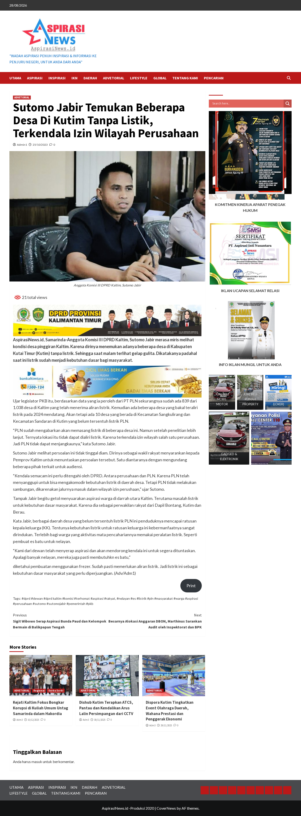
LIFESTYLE (138, 78)
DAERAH (90, 78)
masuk (37, 761)
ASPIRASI (35, 78)
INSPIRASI (57, 78)
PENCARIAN (214, 78)
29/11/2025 (166, 725)
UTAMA (15, 78)
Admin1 (22, 144)
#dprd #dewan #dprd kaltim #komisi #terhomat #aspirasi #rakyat (68, 598)
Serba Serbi (55, 690)
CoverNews (166, 808)
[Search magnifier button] (288, 104)
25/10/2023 (40, 144)
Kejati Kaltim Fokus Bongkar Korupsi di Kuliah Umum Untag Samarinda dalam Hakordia (40, 708)
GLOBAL (159, 78)
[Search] (289, 78)
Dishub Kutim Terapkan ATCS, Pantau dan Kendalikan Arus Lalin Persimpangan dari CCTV (106, 708)
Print (191, 585)
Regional (38, 690)
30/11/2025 (99, 719)
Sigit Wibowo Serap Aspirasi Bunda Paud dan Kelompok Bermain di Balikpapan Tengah (59, 621)
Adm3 (19, 719)
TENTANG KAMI (185, 78)
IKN (74, 78)
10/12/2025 (33, 719)
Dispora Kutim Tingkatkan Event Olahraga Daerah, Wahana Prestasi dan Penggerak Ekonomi (170, 711)
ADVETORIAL (113, 78)
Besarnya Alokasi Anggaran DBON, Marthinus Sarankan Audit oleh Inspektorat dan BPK (155, 621)
